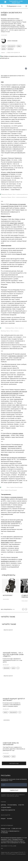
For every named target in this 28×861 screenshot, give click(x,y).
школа (13, 668)
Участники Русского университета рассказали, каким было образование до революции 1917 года (14, 749)
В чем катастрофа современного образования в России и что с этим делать (12, 660)
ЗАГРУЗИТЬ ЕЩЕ (14, 763)
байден (18, 46)
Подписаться (14, 790)
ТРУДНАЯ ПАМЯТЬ (6, 807)
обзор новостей (11, 46)
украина (3, 48)
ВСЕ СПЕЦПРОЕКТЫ (6, 609)
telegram (3, 818)
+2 (17, 668)
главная (3, 52)
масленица (10, 48)
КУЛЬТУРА (21, 805)
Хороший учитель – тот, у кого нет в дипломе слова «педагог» (13, 654)
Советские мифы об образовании (11, 743)
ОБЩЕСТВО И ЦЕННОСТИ (13, 52)
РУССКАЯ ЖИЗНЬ (12, 805)
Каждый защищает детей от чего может (14, 699)
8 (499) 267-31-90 (16, 828)
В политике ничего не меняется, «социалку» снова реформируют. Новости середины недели (12, 704)
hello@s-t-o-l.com (5, 828)
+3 (19, 712)
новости (3, 46)
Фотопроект (7, 595)
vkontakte (9, 818)
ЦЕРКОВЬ (3, 805)
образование (6, 668)
